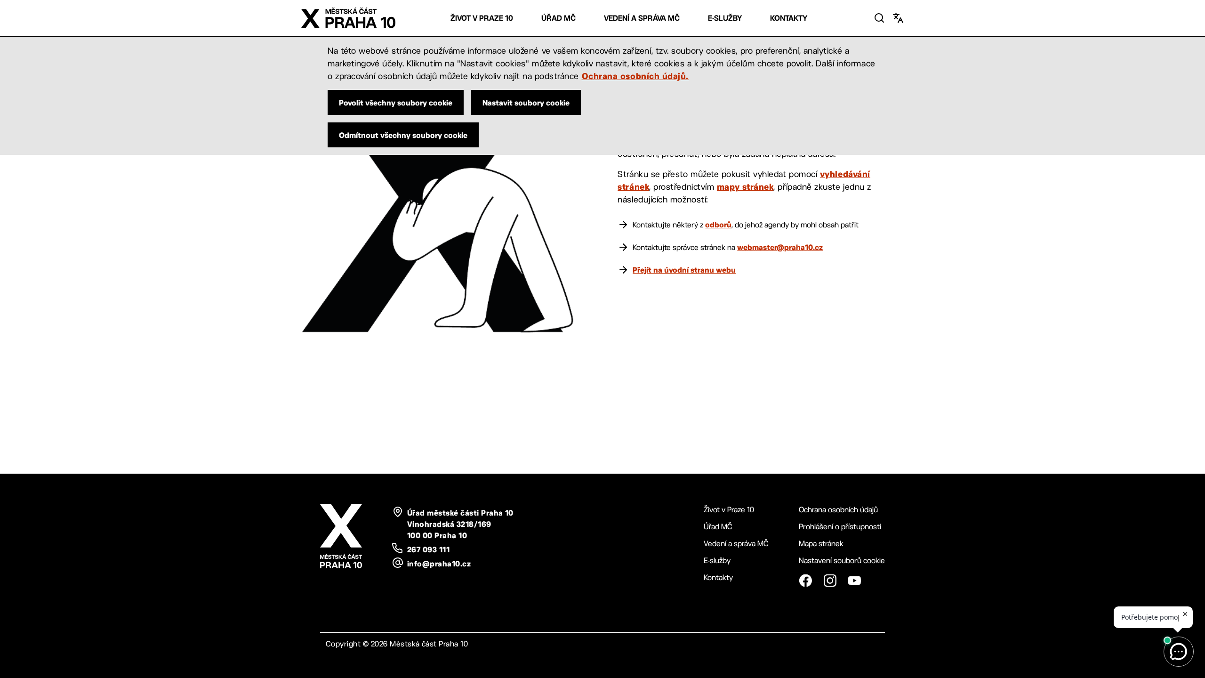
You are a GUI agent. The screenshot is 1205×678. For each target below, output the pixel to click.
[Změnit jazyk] (898, 18)
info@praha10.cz (439, 563)
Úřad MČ (558, 18)
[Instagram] (829, 580)
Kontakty (788, 18)
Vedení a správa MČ (642, 18)
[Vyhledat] (879, 18)
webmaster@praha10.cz (780, 247)
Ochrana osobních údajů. (635, 76)
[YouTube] (854, 580)
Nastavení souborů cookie (842, 560)
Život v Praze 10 (481, 18)
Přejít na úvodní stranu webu (684, 270)
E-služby (725, 18)
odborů (718, 224)
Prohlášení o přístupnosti (840, 526)
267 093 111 (428, 549)
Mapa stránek (821, 543)
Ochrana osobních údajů (838, 509)
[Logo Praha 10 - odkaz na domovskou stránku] (348, 18)
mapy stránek (745, 186)
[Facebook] (805, 580)
